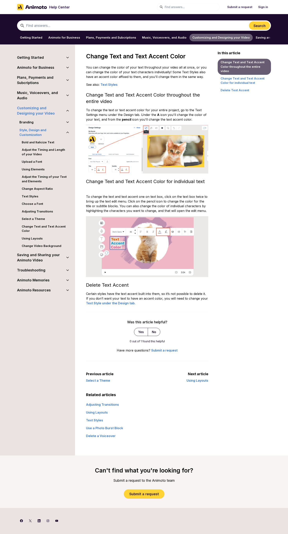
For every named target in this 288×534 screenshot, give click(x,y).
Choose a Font (32, 204)
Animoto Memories (33, 280)
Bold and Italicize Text (38, 142)
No (154, 332)
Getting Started (31, 37)
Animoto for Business (64, 37)
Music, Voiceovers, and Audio (164, 37)
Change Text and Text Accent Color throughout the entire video (242, 66)
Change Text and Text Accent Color (44, 229)
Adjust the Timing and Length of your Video (43, 152)
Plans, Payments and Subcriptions (111, 37)
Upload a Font (32, 162)
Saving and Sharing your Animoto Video (38, 257)
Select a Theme (98, 380)
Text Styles (109, 85)
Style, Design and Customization (32, 132)
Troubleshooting (31, 270)
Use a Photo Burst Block (104, 428)
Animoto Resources (34, 290)
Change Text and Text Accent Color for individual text (242, 81)
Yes (141, 332)
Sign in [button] (263, 7)
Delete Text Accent (235, 90)
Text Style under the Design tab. (110, 303)
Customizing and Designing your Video (221, 37)
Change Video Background (41, 246)
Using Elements (33, 169)
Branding (26, 122)
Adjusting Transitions (102, 405)
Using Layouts (197, 380)
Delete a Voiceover (101, 436)
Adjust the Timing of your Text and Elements (44, 179)
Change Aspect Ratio (37, 189)
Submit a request (239, 7)
